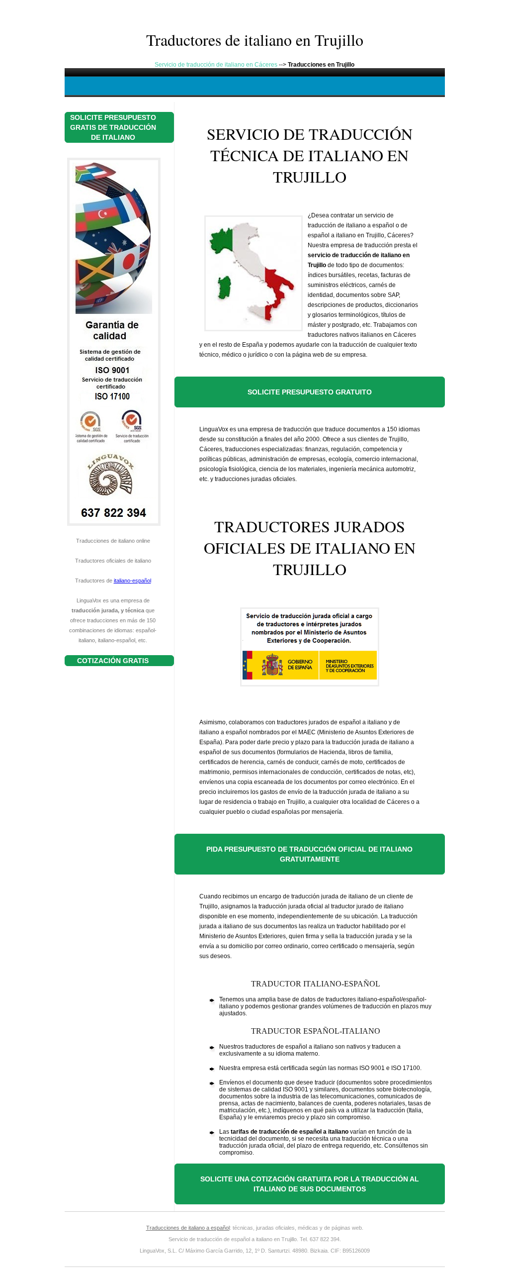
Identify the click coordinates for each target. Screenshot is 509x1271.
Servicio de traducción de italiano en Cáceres (216, 64)
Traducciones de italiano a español (188, 1228)
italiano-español (132, 581)
